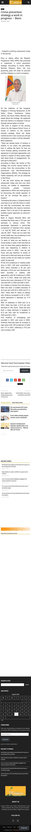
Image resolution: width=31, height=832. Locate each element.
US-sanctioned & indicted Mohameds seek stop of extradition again (15, 487)
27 (16, 714)
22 (24, 711)
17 (3, 711)
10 (3, 707)
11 (7, 707)
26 (12, 714)
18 (7, 711)
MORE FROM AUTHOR (17, 402)
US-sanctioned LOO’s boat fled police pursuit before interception (18, 409)
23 (28, 711)
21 (20, 711)
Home (4, 827)
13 (16, 707)
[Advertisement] (15, 35)
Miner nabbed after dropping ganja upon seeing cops (6, 395)
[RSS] (18, 820)
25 (7, 714)
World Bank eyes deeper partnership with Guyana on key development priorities (16, 465)
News (2, 9)
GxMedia (16, 830)
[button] (28, 2)
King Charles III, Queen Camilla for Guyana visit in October (15, 472)
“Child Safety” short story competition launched (23, 394)
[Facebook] (13, 820)
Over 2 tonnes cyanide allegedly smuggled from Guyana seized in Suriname (14, 480)
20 (16, 711)
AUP (14, 827)
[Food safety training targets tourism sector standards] (5, 418)
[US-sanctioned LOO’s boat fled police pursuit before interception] (5, 409)
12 (12, 707)
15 (24, 707)
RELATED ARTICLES (5, 402)
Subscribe (25, 370)
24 (3, 714)
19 (12, 711)
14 (20, 707)
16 (28, 707)
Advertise (9, 827)
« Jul (2, 720)
